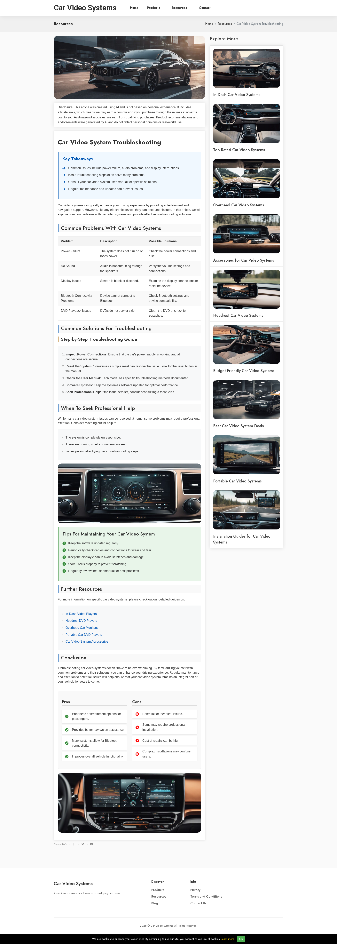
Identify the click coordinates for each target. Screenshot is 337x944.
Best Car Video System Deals (238, 426)
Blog (154, 903)
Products (154, 8)
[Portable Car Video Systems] (246, 454)
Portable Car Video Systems (237, 481)
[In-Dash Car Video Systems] (246, 68)
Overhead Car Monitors (82, 627)
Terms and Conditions (206, 896)
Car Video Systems (73, 883)
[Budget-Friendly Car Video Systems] (246, 344)
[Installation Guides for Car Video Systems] (246, 509)
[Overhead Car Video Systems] (246, 178)
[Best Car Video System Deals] (246, 399)
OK (241, 939)
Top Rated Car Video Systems (239, 150)
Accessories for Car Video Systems (243, 260)
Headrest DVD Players (81, 620)
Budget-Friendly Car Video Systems (244, 370)
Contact (205, 8)
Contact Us (198, 903)
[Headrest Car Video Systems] (246, 289)
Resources (180, 8)
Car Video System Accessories (87, 641)
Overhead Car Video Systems (238, 205)
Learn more (227, 939)
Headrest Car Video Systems (238, 315)
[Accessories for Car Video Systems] (246, 233)
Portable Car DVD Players (84, 634)
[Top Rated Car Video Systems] (246, 123)
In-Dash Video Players (81, 613)
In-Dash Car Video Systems (236, 94)
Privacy (195, 890)
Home (134, 8)
